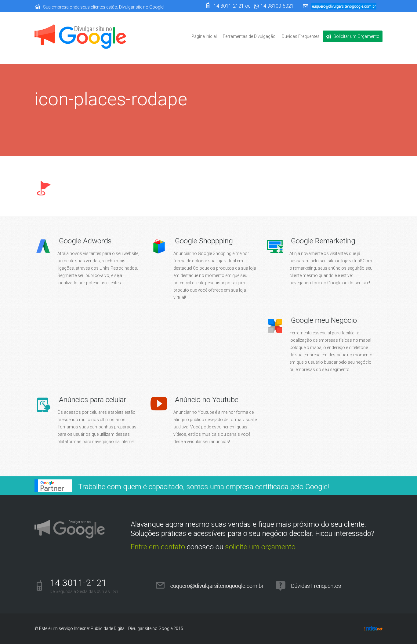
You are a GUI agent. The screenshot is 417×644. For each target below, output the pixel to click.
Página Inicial (204, 36)
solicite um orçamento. (261, 547)
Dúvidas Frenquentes (316, 586)
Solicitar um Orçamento (356, 36)
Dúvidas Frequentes (301, 36)
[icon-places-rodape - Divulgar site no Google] (80, 37)
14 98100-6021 (277, 6)
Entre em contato (158, 547)
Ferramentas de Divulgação (249, 36)
